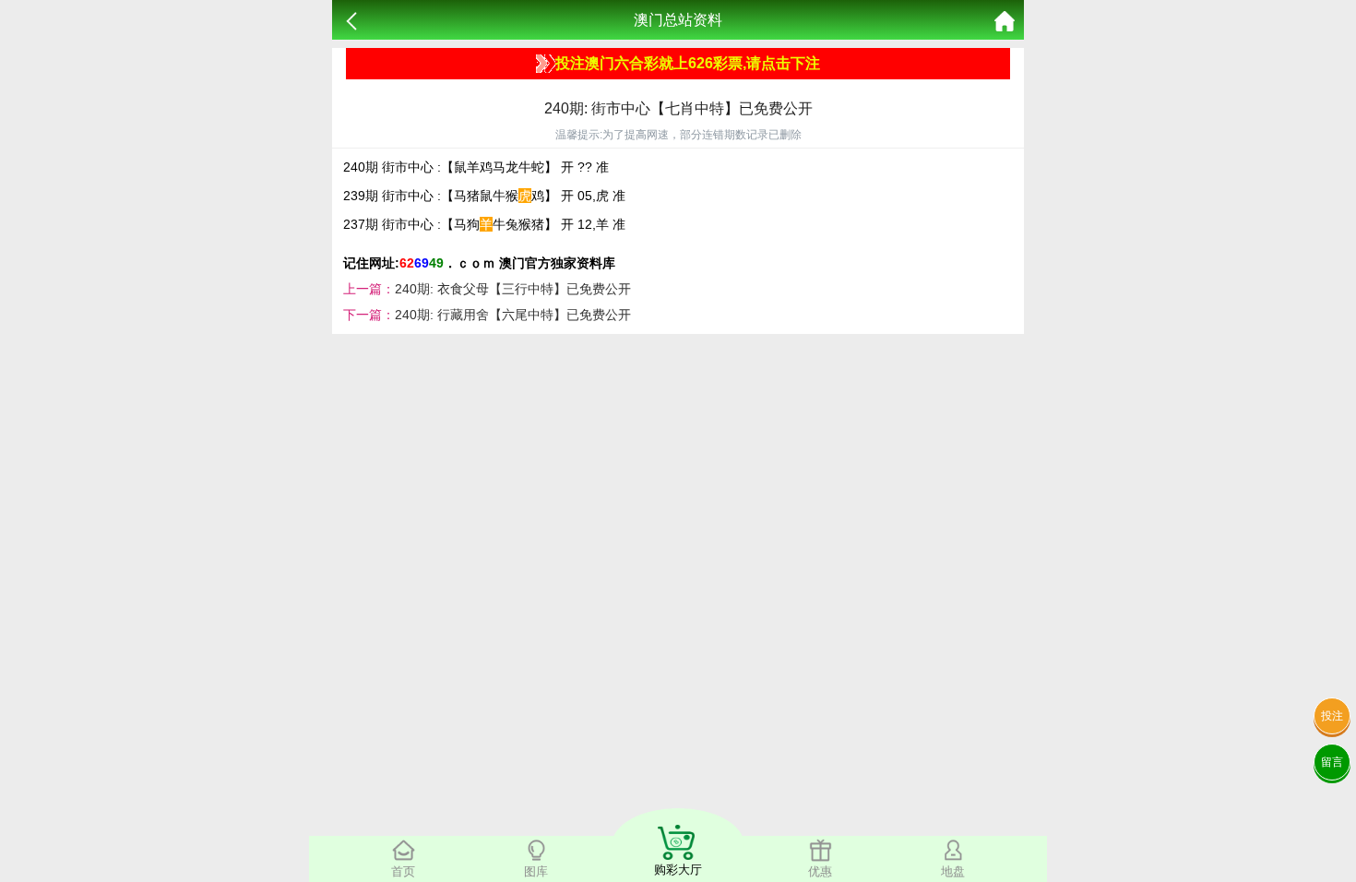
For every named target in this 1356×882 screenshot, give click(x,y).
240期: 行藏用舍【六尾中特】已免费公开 (513, 314)
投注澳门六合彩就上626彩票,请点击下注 (687, 63)
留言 (1332, 762)
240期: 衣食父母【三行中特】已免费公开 (513, 288)
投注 (1332, 715)
